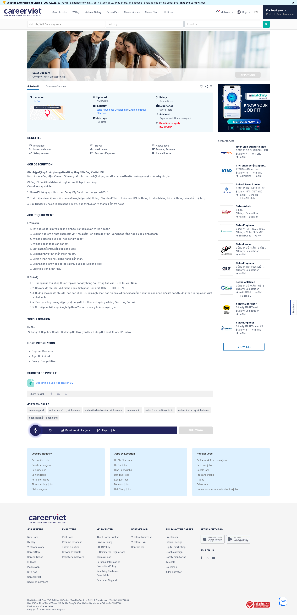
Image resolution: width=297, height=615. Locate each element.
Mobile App (33, 566)
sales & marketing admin (159, 410)
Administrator (174, 571)
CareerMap (113, 12)
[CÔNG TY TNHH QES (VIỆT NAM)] (226, 269)
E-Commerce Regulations (111, 551)
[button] (293, 2)
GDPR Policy (103, 546)
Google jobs (203, 469)
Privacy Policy (104, 541)
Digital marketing (175, 546)
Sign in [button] (246, 12)
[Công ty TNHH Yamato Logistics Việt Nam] (226, 309)
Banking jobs (39, 474)
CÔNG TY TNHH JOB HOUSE (250, 188)
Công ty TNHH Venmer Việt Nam (250, 326)
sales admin (133, 410)
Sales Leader (244, 244)
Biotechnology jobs (42, 484)
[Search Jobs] (266, 24)
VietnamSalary (93, 12)
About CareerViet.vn (108, 536)
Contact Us (137, 546)
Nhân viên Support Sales (251, 146)
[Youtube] (213, 558)
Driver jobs (202, 484)
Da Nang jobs (121, 484)
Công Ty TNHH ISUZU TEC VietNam (249, 229)
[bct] (257, 604)
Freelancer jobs (205, 474)
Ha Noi (37, 101)
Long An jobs (121, 479)
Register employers (73, 556)
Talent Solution (70, 546)
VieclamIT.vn (138, 541)
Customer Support (107, 580)
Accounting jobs (41, 460)
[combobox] (66, 24)
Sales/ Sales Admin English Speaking (248, 184)
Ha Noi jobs (120, 465)
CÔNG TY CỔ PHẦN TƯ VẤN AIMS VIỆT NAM (250, 248)
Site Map (32, 571)
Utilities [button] (168, 12)
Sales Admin (243, 206)
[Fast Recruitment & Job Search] (23, 11)
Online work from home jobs (212, 460)
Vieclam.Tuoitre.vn (141, 536)
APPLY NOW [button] (247, 74)
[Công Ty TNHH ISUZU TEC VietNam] (226, 231)
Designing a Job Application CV (54, 382)
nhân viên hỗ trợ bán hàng (43, 417)
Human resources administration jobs (217, 489)
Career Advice (132, 12)
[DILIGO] (226, 212)
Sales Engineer (245, 225)
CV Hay (76, 12)
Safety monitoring (176, 556)
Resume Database (72, 541)
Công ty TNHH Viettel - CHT (48, 76)
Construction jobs (41, 465)
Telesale (170, 561)
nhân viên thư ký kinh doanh (193, 410)
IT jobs (200, 479)
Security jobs (39, 469)
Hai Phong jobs (122, 489)
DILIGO (239, 209)
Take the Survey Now (192, 2)
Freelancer (172, 536)
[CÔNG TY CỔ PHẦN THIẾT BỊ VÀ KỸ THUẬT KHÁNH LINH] (226, 287)
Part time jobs (204, 465)
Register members (37, 581)
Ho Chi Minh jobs (123, 460)
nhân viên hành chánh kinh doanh (103, 410)
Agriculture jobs (40, 479)
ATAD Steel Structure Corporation (247, 169)
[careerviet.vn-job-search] (212, 539)
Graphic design (174, 551)
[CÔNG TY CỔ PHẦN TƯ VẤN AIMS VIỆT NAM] (226, 250)
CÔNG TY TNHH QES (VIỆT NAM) (249, 266)
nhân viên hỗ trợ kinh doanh (64, 410)
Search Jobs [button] (59, 12)
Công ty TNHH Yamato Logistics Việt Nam (247, 307)
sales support (36, 410)
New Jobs (32, 536)
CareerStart (152, 12)
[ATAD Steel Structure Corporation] (226, 171)
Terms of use (104, 556)
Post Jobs (67, 536)
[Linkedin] (207, 558)
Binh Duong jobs (123, 469)
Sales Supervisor (246, 303)
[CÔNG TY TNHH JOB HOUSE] (226, 190)
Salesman (171, 566)
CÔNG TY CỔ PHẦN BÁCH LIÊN (252, 150)
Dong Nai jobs (121, 474)
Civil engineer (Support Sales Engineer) (250, 165)
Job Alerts (227, 12)
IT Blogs (31, 561)
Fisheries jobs (39, 489)
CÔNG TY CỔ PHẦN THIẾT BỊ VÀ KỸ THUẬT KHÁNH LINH (250, 285)
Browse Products (71, 551)
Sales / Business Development (113, 109)
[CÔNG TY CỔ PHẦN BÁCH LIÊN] (226, 152)
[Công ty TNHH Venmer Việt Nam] (226, 328)
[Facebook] (201, 558)
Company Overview (56, 86)
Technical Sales (245, 281)
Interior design (174, 541)
